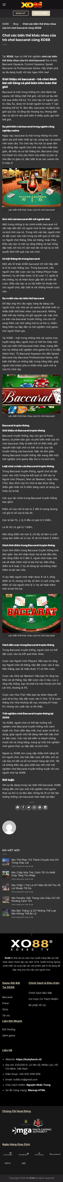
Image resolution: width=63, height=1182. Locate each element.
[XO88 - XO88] (31, 4)
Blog (15, 23)
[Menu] (4, 4)
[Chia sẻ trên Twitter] (28, 807)
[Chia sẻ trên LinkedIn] (45, 807)
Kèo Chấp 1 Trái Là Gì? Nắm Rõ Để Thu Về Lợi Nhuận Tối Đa (35, 887)
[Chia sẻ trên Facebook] (23, 807)
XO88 (5, 23)
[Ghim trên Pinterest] (39, 807)
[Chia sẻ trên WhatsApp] (17, 807)
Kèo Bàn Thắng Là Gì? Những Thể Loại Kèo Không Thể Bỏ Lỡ (33, 912)
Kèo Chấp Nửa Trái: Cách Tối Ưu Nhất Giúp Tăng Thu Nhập (33, 874)
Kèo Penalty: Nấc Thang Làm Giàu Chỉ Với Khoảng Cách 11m (35, 899)
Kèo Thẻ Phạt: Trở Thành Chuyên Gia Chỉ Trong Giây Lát (35, 861)
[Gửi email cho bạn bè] (34, 807)
